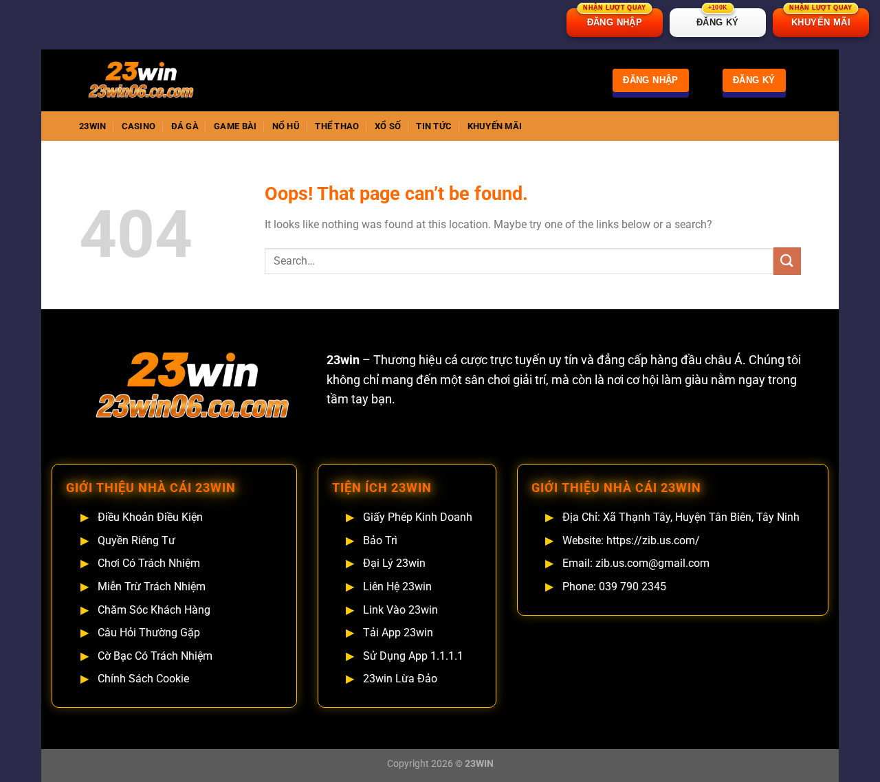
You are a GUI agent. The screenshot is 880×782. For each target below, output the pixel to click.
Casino (139, 126)
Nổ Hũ (286, 126)
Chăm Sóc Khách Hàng (154, 609)
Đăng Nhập (651, 80)
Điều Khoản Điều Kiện (150, 517)
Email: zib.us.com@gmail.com (636, 563)
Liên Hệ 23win (397, 586)
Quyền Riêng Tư (136, 540)
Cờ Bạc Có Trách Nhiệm (155, 655)
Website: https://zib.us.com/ (631, 540)
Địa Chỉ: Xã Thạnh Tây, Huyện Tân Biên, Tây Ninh (681, 517)
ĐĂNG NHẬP (614, 17)
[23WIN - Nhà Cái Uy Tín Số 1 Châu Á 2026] (148, 80)
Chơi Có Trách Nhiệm (149, 563)
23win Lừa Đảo (400, 678)
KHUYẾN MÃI (820, 17)
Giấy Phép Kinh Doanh (417, 517)
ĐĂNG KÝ (717, 17)
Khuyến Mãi (495, 126)
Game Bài (235, 126)
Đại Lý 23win (394, 563)
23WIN (92, 126)
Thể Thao (337, 126)
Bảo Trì (380, 540)
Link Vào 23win (400, 609)
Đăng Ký (754, 80)
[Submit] (787, 260)
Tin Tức (434, 126)
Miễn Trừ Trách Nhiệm (152, 586)
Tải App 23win (398, 632)
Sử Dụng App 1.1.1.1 (413, 655)
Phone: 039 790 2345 (614, 586)
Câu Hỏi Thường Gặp (149, 632)
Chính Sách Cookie (143, 678)
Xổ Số (388, 126)
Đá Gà (185, 126)
